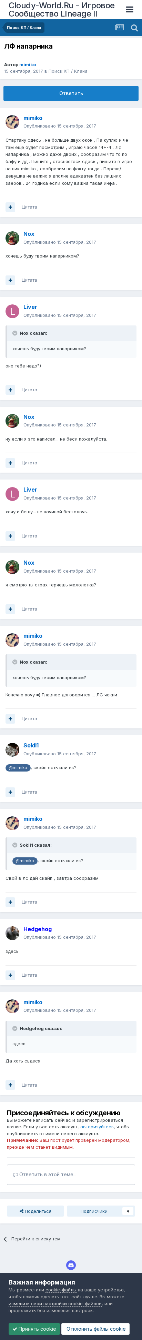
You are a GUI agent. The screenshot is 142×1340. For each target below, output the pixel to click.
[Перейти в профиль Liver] (12, 311)
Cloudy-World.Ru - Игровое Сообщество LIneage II (62, 9)
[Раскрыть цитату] (15, 333)
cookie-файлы (61, 1289)
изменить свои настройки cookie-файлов (55, 1303)
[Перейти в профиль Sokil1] (12, 750)
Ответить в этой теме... (47, 1174)
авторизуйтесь (97, 1126)
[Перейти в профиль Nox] (12, 238)
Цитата (29, 207)
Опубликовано (59, 126)
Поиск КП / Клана (68, 71)
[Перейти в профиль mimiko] (12, 122)
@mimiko (18, 767)
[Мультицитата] (10, 207)
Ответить (71, 93)
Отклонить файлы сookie (95, 1329)
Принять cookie (36, 1329)
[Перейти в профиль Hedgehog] (12, 933)
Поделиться (37, 1211)
